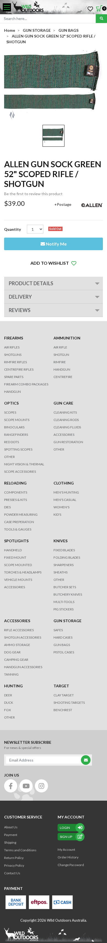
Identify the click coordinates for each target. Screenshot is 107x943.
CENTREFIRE (63, 377)
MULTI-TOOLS (64, 602)
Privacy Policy (14, 865)
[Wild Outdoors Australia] (57, 7)
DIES (7, 507)
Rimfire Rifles (15, 362)
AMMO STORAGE (17, 645)
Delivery (20, 297)
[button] (53, 263)
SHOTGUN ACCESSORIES (22, 637)
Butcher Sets (65, 587)
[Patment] (15, 902)
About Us (11, 827)
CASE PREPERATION (19, 522)
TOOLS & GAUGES (17, 529)
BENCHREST (63, 710)
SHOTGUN (61, 355)
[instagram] (41, 785)
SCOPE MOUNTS (16, 420)
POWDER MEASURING (21, 514)
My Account (66, 849)
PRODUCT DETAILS (31, 283)
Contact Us (12, 873)
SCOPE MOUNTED (18, 565)
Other (59, 580)
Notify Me (56, 243)
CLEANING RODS (66, 420)
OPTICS (11, 403)
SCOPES (10, 412)
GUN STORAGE (67, 620)
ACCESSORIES (64, 434)
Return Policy (14, 858)
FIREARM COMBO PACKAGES (26, 384)
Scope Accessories (20, 471)
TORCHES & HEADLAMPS (22, 572)
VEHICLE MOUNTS (18, 580)
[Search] (101, 18)
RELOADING (15, 483)
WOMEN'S (61, 507)
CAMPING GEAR (16, 659)
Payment (10, 835)
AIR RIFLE (60, 347)
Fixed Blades (64, 550)
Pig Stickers (64, 609)
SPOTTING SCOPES (18, 449)
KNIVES (60, 540)
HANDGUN (62, 369)
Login (65, 828)
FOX (7, 710)
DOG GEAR (12, 652)
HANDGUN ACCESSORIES (23, 667)
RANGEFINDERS (16, 434)
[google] (26, 785)
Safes (58, 630)
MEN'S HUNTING (66, 492)
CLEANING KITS (65, 412)
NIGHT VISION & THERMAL (24, 464)
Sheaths (60, 572)
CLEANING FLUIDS (67, 427)
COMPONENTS (15, 492)
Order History (68, 857)
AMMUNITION (67, 338)
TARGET (61, 686)
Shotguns (12, 355)
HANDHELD (13, 550)
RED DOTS (11, 442)
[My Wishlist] (90, 9)
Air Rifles (11, 347)
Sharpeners (64, 565)
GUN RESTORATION (68, 442)
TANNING (11, 674)
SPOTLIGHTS (16, 540)
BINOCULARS (14, 427)
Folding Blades (67, 557)
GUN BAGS (62, 645)
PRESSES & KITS (15, 500)
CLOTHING (64, 483)
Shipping (10, 842)
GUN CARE (63, 403)
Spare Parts (13, 377)
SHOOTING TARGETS (69, 702)
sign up (66, 837)
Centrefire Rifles (18, 369)
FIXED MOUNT (15, 557)
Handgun (12, 392)
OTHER (9, 457)
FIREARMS (13, 338)
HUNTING (13, 686)
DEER (8, 695)
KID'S (57, 514)
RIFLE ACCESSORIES (19, 630)
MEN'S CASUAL (65, 500)
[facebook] (10, 785)
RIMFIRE (60, 362)
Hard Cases (63, 637)
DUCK (8, 702)
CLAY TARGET (64, 695)
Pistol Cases (64, 652)
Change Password (71, 865)
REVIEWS (19, 310)
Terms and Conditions (20, 850)
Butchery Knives (68, 594)
